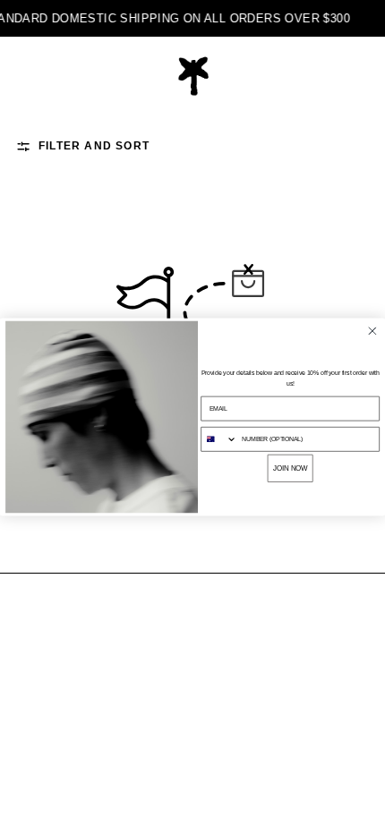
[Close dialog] (372, 330)
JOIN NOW (290, 468)
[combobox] (219, 439)
